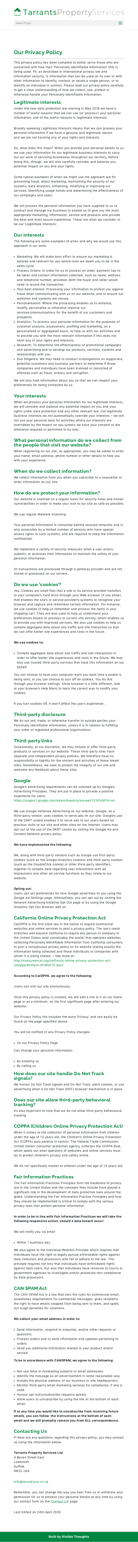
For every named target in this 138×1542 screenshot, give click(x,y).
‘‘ (60, 1501)
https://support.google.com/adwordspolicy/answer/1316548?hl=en (64, 800)
